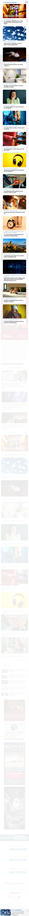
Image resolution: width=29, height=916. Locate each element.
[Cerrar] (27, 911)
